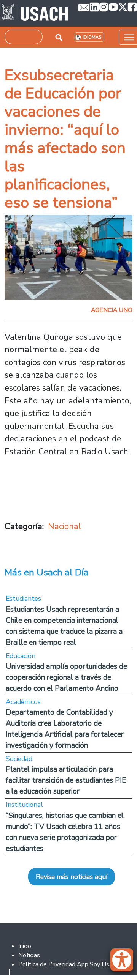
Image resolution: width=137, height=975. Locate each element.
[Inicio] (35, 13)
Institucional (24, 804)
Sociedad (19, 758)
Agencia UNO (111, 310)
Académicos (23, 701)
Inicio (24, 946)
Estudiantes (23, 598)
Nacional (64, 526)
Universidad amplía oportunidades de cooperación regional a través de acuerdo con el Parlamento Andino (66, 677)
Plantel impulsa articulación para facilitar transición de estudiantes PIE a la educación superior (66, 780)
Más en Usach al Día (47, 572)
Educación (20, 655)
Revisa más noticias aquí (71, 876)
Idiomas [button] (92, 37)
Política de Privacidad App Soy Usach (68, 964)
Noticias (29, 955)
